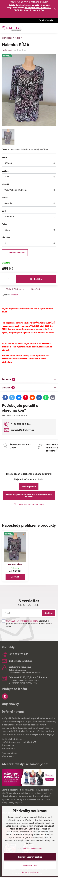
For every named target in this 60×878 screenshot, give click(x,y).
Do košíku (36, 279)
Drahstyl (14, 294)
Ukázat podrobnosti (30, 872)
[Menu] (54, 28)
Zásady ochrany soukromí (30, 848)
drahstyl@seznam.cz (17, 670)
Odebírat (48, 613)
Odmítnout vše (30, 865)
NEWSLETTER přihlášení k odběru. (22, 620)
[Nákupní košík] (46, 28)
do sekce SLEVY (37, 10)
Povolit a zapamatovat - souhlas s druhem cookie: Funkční (29, 495)
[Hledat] (39, 28)
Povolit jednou (29, 486)
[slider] (20, 50)
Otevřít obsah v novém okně (30, 504)
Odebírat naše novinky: (29, 605)
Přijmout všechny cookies (30, 856)
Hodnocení (7, 50)
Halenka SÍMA (15, 564)
